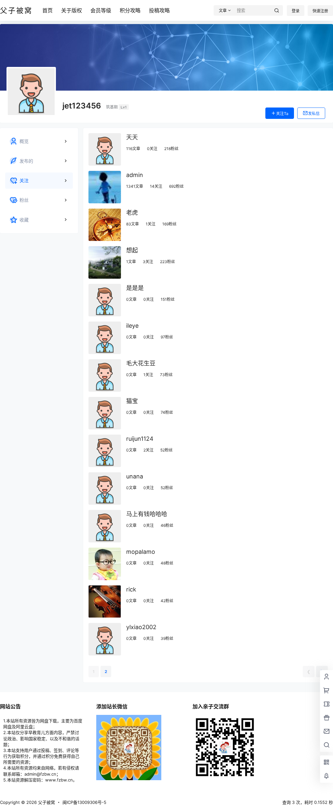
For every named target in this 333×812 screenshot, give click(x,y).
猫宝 (132, 401)
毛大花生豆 (140, 363)
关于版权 (71, 10)
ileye (132, 325)
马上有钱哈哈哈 (146, 514)
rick (131, 589)
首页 (47, 10)
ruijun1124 (139, 438)
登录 (296, 10)
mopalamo (140, 551)
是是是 (135, 288)
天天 (132, 137)
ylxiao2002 (141, 627)
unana (134, 476)
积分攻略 (130, 10)
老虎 (132, 212)
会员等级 (100, 10)
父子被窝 (46, 802)
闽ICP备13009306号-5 (84, 802)
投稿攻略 (159, 10)
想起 (132, 250)
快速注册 (320, 10)
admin (134, 174)
